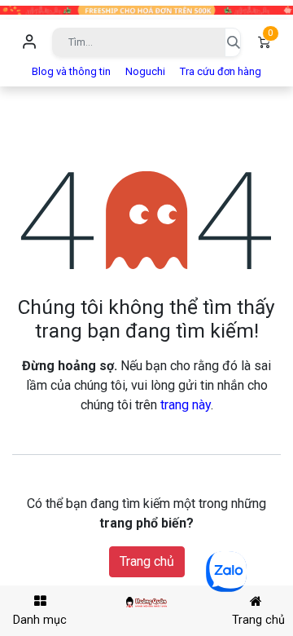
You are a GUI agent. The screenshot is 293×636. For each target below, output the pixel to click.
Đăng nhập (29, 42)
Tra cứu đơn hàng (220, 71)
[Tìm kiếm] (233, 42)
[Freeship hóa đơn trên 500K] (146, 9)
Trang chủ (147, 561)
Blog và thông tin (71, 71)
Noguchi (145, 71)
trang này (185, 405)
